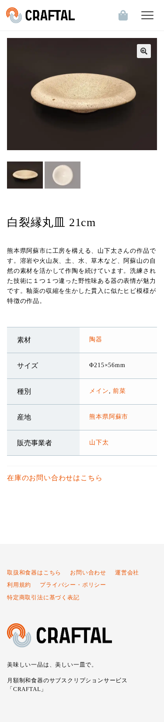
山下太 (98, 442)
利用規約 (19, 585)
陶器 (95, 339)
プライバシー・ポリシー (73, 585)
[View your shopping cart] (121, 15)
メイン (98, 390)
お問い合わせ (88, 573)
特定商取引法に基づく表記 (43, 598)
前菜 (119, 390)
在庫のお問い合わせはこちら (54, 477)
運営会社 (127, 573)
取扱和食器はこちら (34, 573)
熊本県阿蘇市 (108, 416)
